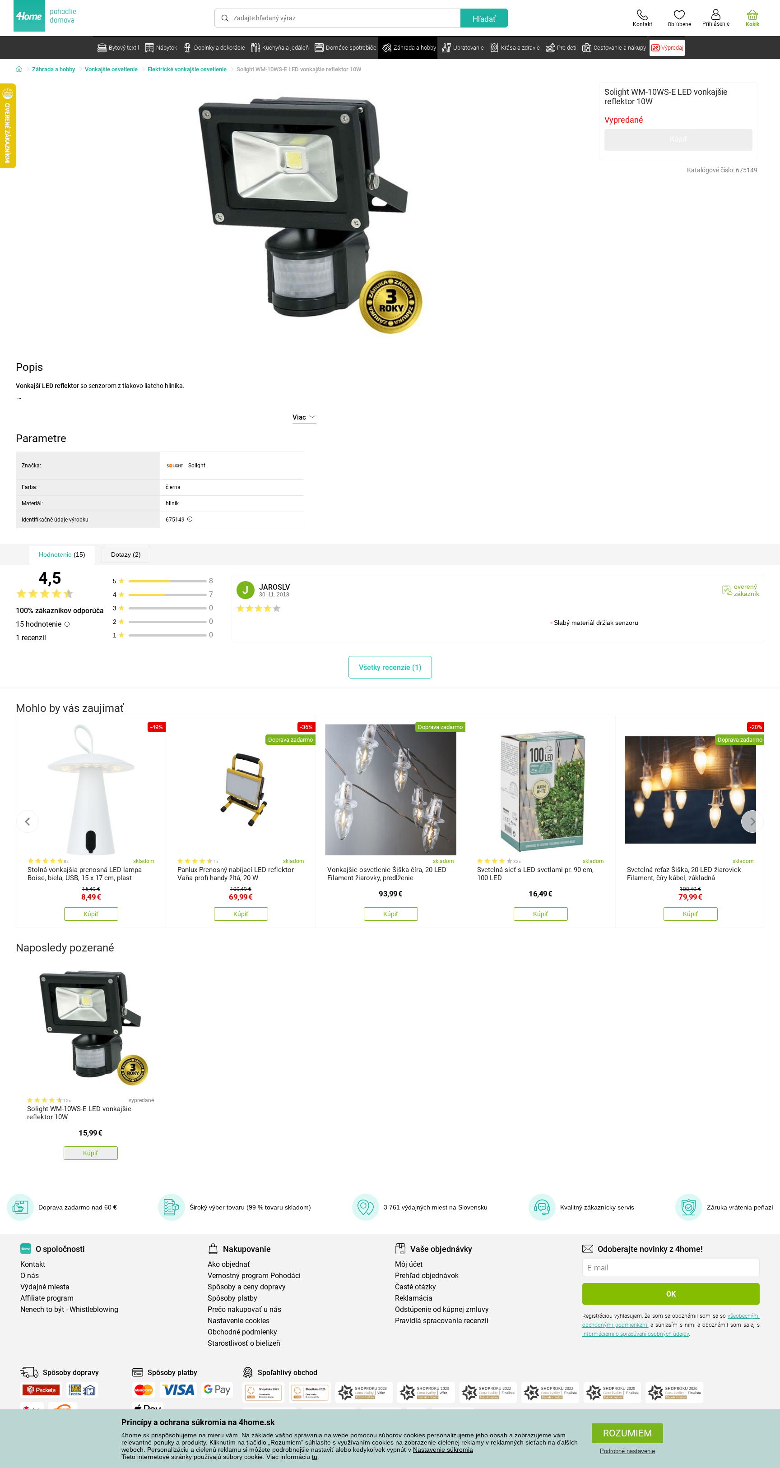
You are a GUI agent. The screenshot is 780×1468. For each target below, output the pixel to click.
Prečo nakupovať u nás (244, 1309)
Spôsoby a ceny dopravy (247, 1286)
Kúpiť (678, 139)
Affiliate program (47, 1298)
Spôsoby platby (232, 1298)
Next (752, 821)
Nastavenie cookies (238, 1320)
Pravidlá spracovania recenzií (441, 1320)
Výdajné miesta (45, 1286)
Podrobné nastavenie (627, 1451)
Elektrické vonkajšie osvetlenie (187, 69)
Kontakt (32, 1264)
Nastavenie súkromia (443, 1449)
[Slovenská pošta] (82, 1390)
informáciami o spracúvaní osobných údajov (635, 1334)
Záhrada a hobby (53, 69)
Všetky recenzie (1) (390, 667)
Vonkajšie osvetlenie (111, 69)
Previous (27, 821)
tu (314, 1456)
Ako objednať (229, 1264)
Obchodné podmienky (242, 1332)
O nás (29, 1275)
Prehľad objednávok (427, 1275)
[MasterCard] (143, 1390)
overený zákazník (746, 590)
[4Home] (22, 69)
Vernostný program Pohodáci (254, 1275)
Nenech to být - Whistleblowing (69, 1309)
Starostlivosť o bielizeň (244, 1343)
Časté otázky (415, 1286)
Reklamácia (413, 1298)
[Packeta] (41, 1390)
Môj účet (408, 1264)
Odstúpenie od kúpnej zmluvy (442, 1309)
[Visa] (178, 1390)
